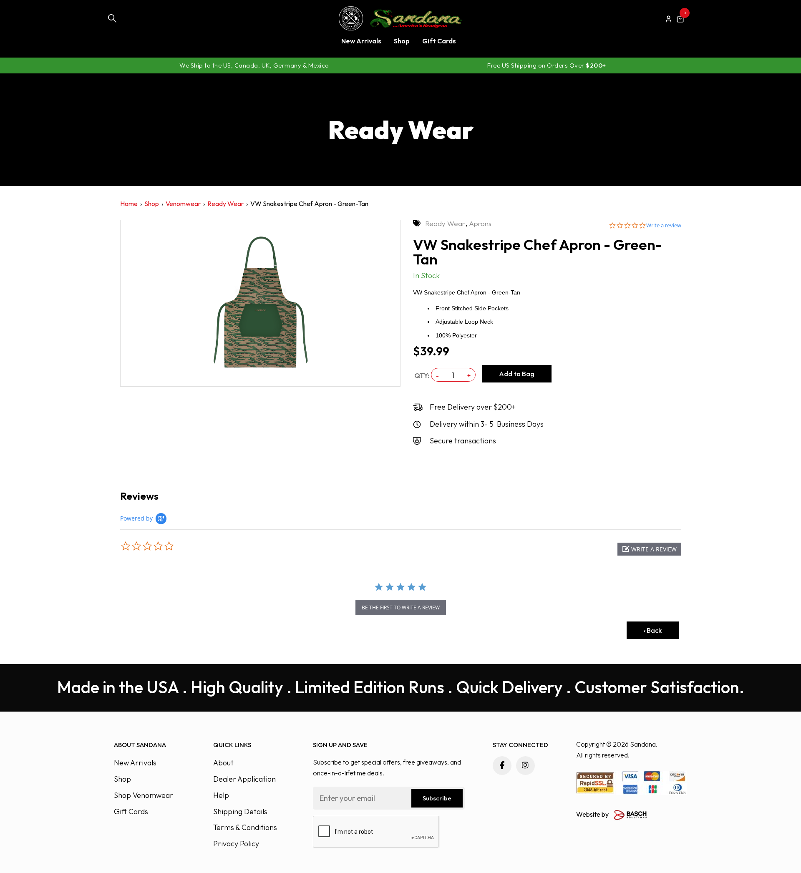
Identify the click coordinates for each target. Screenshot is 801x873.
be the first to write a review (401, 607)
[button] (649, 549)
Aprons (480, 223)
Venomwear (183, 203)
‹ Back (653, 630)
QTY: (421, 375)
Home (129, 203)
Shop (151, 203)
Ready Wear (225, 203)
